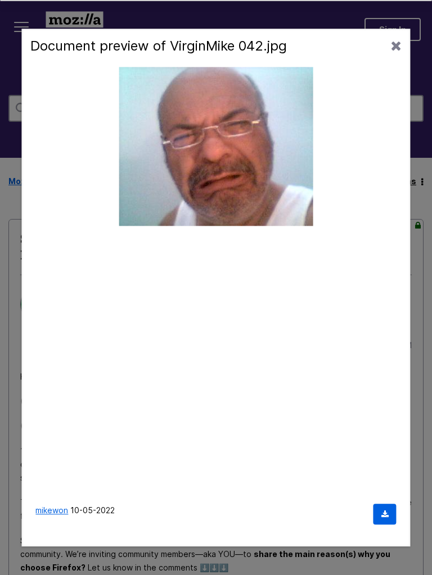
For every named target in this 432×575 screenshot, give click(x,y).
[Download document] (385, 514)
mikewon (51, 510)
